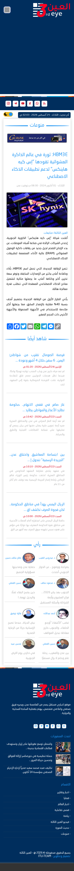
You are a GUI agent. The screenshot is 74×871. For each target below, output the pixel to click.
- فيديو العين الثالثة (61, 822)
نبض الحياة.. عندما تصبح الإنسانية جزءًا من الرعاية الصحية (21, 628)
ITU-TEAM (44, 856)
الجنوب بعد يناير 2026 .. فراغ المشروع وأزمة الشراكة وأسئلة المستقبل (54, 597)
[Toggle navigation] (7, 10)
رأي (37, 544)
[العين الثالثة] (52, 10)
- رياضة (67, 816)
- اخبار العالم (64, 804)
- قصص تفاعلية (63, 810)
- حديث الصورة (63, 828)
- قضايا (67, 798)
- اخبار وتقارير (64, 792)
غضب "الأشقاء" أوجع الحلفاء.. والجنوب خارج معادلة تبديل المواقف (56, 628)
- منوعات (66, 834)
